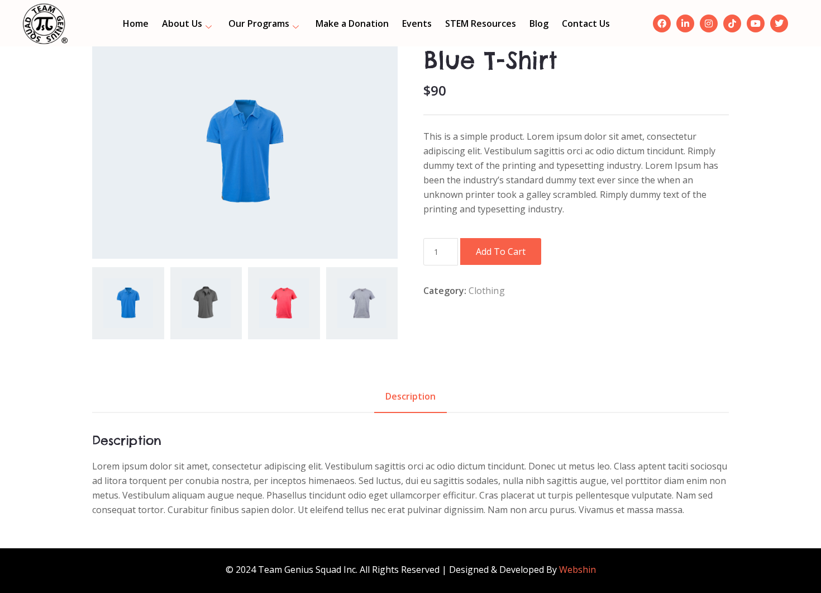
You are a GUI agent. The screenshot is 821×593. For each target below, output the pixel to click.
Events (417, 23)
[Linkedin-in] (685, 23)
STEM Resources (480, 23)
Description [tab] (410, 396)
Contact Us (586, 23)
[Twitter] (779, 23)
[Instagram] (709, 23)
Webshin (577, 569)
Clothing (487, 290)
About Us (182, 23)
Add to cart (501, 251)
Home (136, 23)
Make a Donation (352, 23)
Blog (538, 23)
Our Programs (258, 23)
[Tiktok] (732, 23)
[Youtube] (756, 23)
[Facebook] (662, 23)
